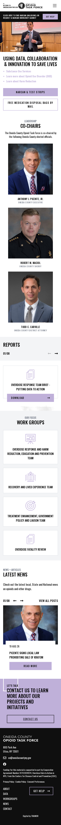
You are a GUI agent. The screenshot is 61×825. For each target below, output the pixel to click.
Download (17, 398)
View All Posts (48, 601)
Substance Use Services (18, 71)
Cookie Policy (20, 781)
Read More (30, 666)
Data (5, 794)
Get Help (50, 16)
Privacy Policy (8, 781)
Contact (7, 809)
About (6, 789)
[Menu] (55, 5)
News (6, 804)
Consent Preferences (36, 781)
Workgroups (10, 799)
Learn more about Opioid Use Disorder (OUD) (29, 76)
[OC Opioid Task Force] (20, 739)
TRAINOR (34, 816)
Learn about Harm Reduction (21, 81)
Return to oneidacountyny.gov (9, 6)
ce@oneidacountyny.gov (19, 758)
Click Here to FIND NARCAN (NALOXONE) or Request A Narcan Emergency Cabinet (21, 16)
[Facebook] (4, 764)
